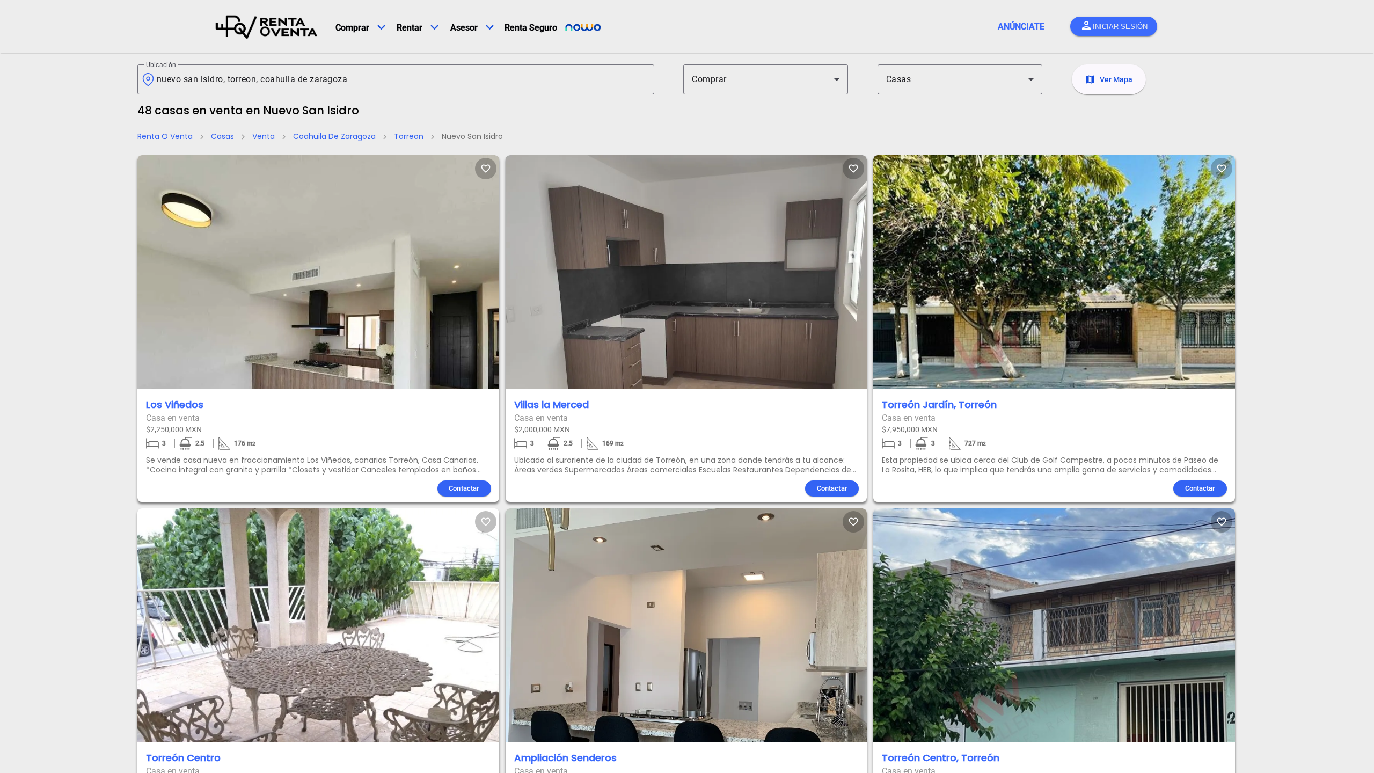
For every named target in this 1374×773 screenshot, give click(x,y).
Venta (263, 136)
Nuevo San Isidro (472, 136)
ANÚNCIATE (1021, 26)
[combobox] (401, 79)
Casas (222, 136)
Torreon (408, 136)
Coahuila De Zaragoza (334, 136)
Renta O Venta (165, 136)
